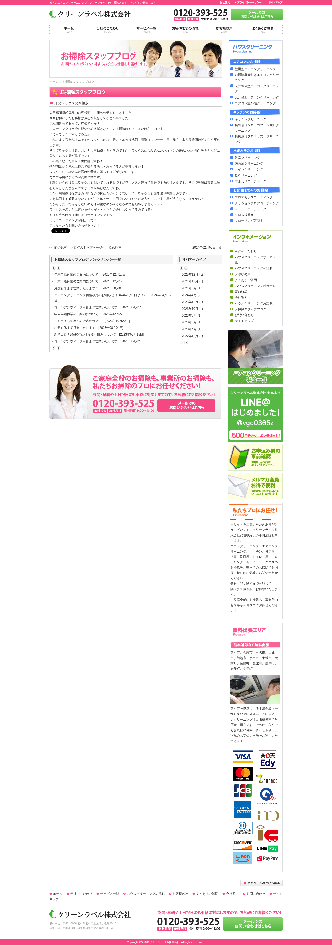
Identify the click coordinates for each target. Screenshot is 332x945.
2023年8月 (189, 315)
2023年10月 (190, 309)
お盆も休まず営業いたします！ (76, 288)
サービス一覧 (109, 894)
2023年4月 (189, 329)
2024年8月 (189, 288)
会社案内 (232, 894)
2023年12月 (190, 302)
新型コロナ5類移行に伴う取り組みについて (85, 334)
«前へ (54, 268)
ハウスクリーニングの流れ (146, 894)
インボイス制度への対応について (78, 321)
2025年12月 (190, 274)
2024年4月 (189, 295)
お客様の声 (180, 894)
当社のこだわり (81, 894)
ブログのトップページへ (87, 247)
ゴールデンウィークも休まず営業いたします (85, 307)
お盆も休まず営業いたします (74, 328)
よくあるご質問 (207, 894)
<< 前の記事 (58, 247)
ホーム (54, 82)
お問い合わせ (255, 894)
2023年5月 (189, 322)
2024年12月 (190, 281)
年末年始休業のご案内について (76, 274)
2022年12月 (190, 336)
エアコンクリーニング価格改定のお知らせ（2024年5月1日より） (100, 295)
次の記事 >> (117, 247)
